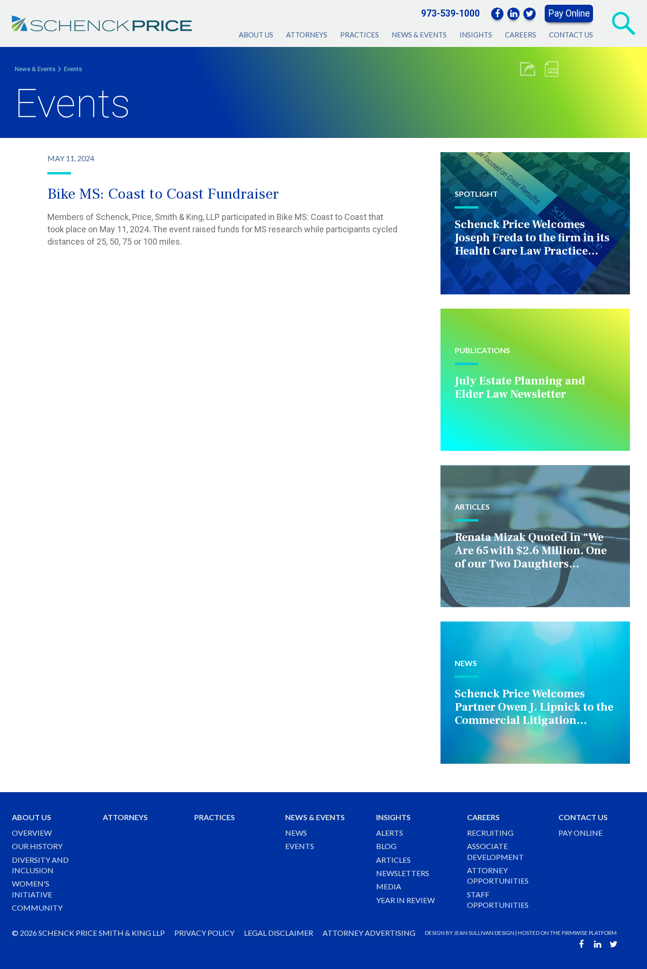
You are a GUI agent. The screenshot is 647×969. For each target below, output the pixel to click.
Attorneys (306, 34)
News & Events (419, 34)
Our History (37, 845)
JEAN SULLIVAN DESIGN (484, 933)
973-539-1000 (450, 13)
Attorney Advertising (369, 932)
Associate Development (495, 851)
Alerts (389, 832)
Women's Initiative (32, 888)
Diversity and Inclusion (40, 865)
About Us (256, 34)
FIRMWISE (575, 933)
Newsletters (402, 873)
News (296, 832)
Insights (475, 34)
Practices (359, 34)
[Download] (551, 69)
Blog (386, 845)
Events (73, 69)
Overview (32, 832)
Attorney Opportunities (498, 875)
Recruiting (490, 832)
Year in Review (405, 900)
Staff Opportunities (498, 899)
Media (388, 886)
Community (37, 907)
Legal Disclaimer (278, 932)
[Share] (527, 69)
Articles (393, 859)
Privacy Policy (204, 932)
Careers (520, 34)
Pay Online (569, 13)
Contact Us (571, 34)
